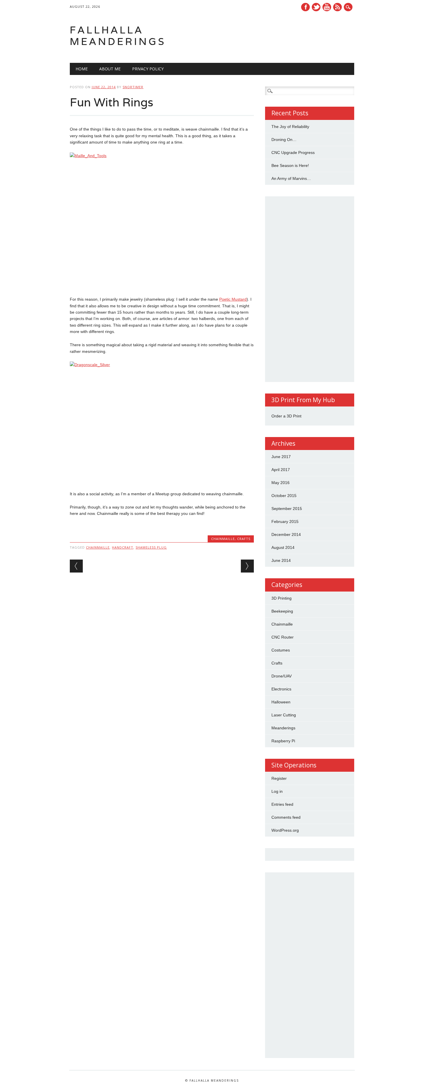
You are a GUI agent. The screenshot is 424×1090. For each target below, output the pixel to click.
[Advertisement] (309, 289)
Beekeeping (282, 611)
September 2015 (286, 508)
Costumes (280, 650)
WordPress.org (285, 830)
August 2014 (282, 547)
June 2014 (281, 560)
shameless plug (151, 547)
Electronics (281, 689)
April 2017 (280, 469)
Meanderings (283, 728)
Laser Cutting (283, 715)
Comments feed (286, 817)
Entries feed (282, 804)
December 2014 (286, 534)
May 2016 (280, 482)
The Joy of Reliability (290, 126)
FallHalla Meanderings (118, 35)
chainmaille (98, 547)
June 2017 (281, 456)
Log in (277, 791)
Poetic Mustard (233, 299)
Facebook (305, 7)
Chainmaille (223, 538)
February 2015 (285, 521)
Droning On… (284, 139)
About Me (110, 68)
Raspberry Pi (283, 741)
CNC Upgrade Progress (293, 152)
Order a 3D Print (286, 416)
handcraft (122, 547)
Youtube (326, 7)
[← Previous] (76, 566)
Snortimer (133, 87)
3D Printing (281, 598)
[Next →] (247, 566)
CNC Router (282, 637)
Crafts (243, 538)
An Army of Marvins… (291, 178)
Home (82, 68)
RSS (337, 7)
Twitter (316, 7)
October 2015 (284, 495)
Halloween (280, 702)
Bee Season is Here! (290, 165)
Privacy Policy (148, 68)
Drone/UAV (281, 676)
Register (279, 778)
